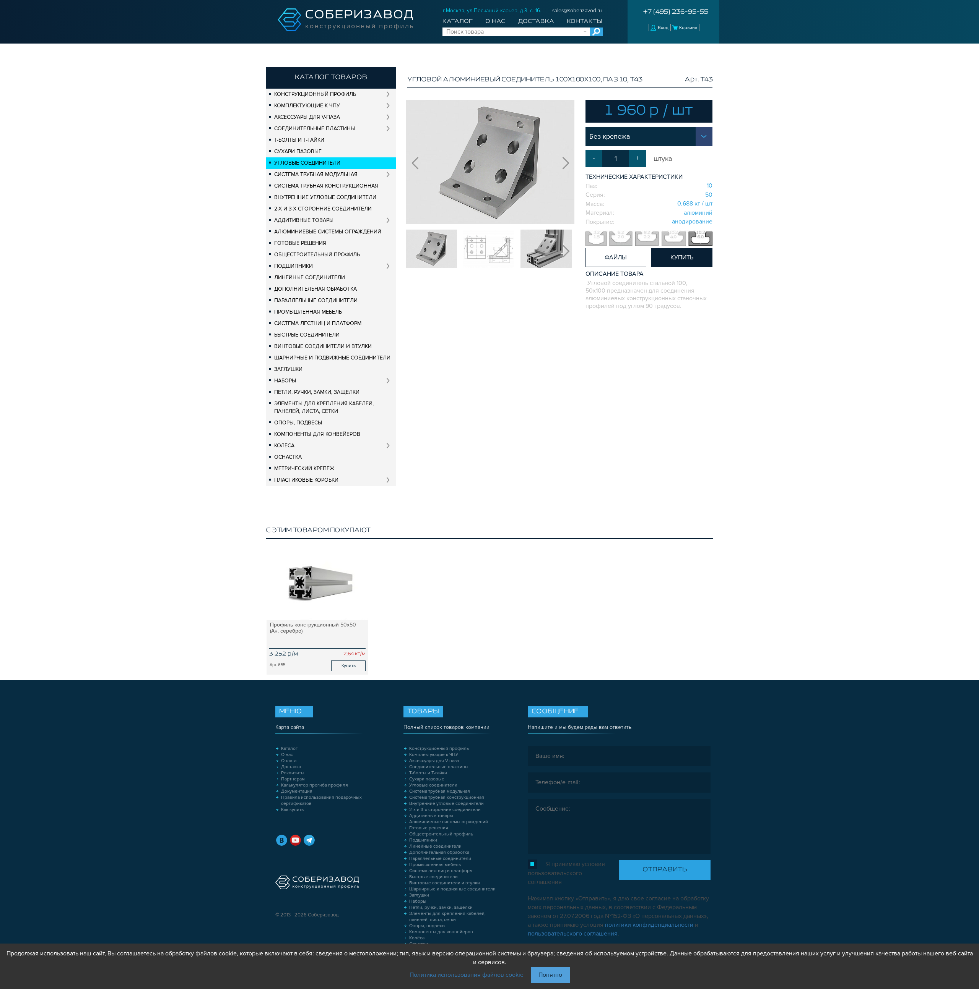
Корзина (688, 28)
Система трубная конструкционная (326, 186)
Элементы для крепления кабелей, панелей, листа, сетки (324, 407)
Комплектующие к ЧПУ (307, 105)
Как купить (292, 810)
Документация (296, 791)
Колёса (284, 445)
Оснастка (288, 457)
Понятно (550, 975)
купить (681, 257)
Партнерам (293, 779)
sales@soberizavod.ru (577, 10)
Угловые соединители (307, 163)
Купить (349, 666)
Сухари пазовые (298, 151)
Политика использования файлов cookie (467, 975)
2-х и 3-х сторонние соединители (323, 209)
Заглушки (288, 369)
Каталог (457, 21)
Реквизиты (292, 773)
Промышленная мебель (308, 312)
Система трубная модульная (316, 174)
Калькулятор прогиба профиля (314, 785)
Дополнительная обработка (315, 289)
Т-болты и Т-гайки (299, 140)
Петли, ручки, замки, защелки (316, 392)
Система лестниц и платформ (317, 323)
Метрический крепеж (304, 468)
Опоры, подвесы (298, 422)
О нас (495, 21)
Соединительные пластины (314, 128)
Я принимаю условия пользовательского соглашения (566, 873)
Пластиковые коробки (306, 480)
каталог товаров (331, 77)
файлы (616, 257)
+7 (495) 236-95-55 (675, 12)
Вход (663, 28)
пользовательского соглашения (573, 933)
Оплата (288, 761)
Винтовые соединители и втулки (323, 346)
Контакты (584, 21)
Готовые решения (300, 243)
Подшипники (293, 266)
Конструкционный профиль (315, 94)
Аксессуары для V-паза (307, 117)
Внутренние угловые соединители (325, 197)
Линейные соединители (309, 277)
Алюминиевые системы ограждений (327, 231)
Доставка (536, 21)
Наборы (285, 380)
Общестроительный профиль (317, 254)
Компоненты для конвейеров (317, 434)
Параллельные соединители (316, 300)
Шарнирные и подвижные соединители (332, 357)
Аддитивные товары (303, 220)
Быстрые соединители (307, 335)
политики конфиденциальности (649, 925)
